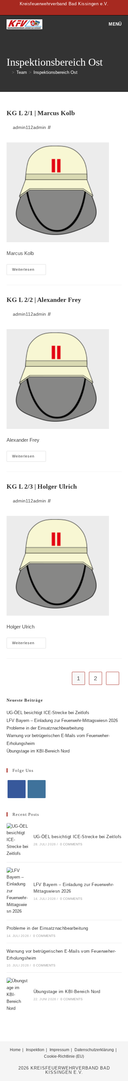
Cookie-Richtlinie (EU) (64, 1056)
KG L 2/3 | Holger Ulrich (42, 486)
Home (15, 1050)
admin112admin (29, 127)
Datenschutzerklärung (94, 1050)
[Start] (8, 72)
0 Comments (71, 844)
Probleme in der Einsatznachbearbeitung (45, 728)
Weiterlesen (29, 271)
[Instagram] (37, 789)
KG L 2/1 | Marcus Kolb (41, 113)
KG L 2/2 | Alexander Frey (44, 299)
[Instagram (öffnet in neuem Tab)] (68, 10)
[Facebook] (17, 789)
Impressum (59, 1050)
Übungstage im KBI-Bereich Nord (38, 751)
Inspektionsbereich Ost (55, 72)
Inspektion (35, 1050)
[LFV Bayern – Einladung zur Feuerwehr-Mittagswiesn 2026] (18, 891)
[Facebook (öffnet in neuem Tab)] (61, 10)
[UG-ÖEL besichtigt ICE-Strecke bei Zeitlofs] (18, 840)
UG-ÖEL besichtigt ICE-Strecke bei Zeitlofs (48, 712)
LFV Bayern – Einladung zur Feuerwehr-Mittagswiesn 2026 (62, 720)
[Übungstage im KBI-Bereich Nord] (18, 995)
